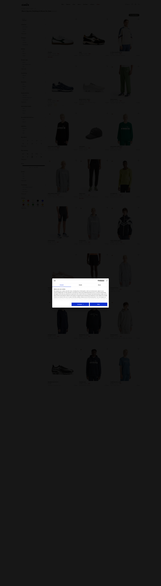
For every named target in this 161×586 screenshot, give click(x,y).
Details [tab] (80, 284)
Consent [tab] (62, 284)
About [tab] (99, 284)
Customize (79, 304)
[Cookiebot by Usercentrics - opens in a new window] (98, 281)
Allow (98, 304)
